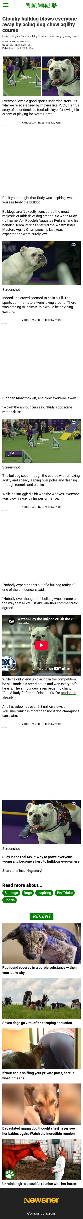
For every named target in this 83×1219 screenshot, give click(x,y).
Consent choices (41, 1213)
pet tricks (65, 893)
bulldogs (11, 893)
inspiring (44, 893)
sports (9, 900)
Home (5, 36)
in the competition (62, 679)
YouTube (9, 711)
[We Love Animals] (41, 5)
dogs (28, 893)
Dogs (15, 36)
